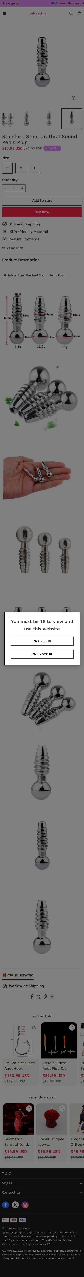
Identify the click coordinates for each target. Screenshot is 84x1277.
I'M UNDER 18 (42, 654)
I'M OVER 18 (42, 641)
